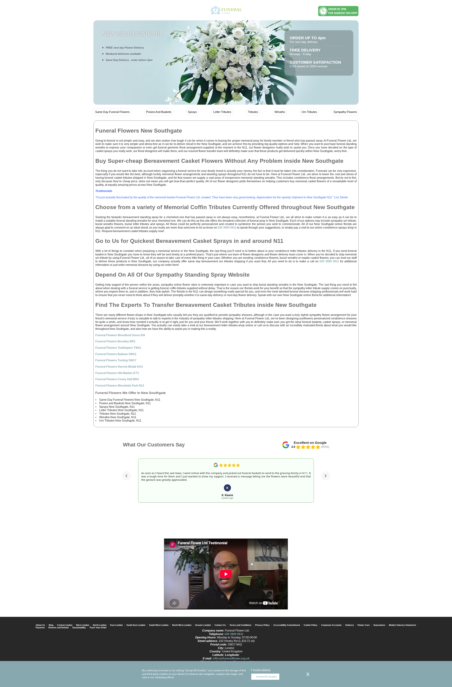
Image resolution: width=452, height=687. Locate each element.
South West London (158, 625)
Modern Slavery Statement (402, 625)
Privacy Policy (262, 625)
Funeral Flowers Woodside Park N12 (119, 385)
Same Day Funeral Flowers (112, 111)
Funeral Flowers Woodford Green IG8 (120, 335)
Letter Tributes (222, 111)
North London (99, 625)
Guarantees (379, 625)
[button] (126, 475)
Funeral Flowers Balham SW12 (115, 354)
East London (116, 625)
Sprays (192, 111)
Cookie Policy (310, 625)
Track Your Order (98, 627)
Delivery (349, 625)
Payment (40, 627)
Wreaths (280, 111)
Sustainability (79, 627)
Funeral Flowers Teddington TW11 (118, 347)
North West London (181, 625)
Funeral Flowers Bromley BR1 (115, 341)
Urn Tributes (309, 111)
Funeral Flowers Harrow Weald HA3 (119, 366)
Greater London (203, 625)
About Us (40, 625)
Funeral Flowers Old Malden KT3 (117, 373)
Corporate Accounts (331, 625)
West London (82, 625)
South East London (135, 625)
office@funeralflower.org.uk (231, 658)
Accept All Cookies (266, 676)
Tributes (253, 111)
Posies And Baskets (158, 111)
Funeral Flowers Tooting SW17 (115, 360)
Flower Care (364, 625)
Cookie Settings (261, 669)
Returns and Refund (58, 627)
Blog (51, 625)
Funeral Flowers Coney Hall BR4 (117, 379)
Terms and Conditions (240, 625)
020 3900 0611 (227, 227)
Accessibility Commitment (286, 625)
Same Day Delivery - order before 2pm (129, 60)
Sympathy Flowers (345, 111)
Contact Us (220, 625)
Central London (64, 625)
